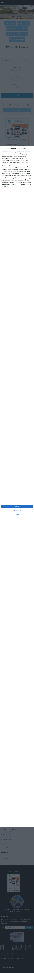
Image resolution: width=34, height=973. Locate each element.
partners (11, 151)
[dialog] (17, 486)
